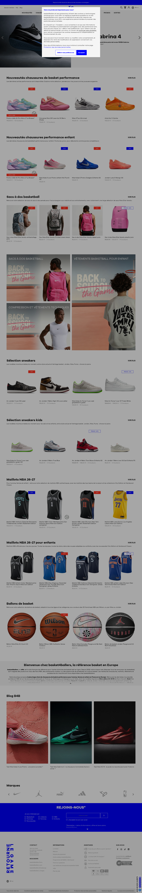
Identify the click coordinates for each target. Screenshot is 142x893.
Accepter (81, 52)
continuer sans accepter (87, 30)
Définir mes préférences (65, 52)
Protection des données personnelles (57, 47)
